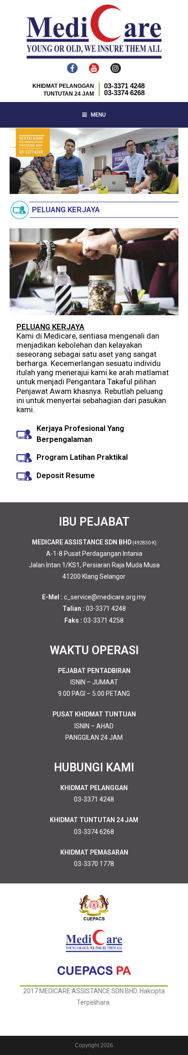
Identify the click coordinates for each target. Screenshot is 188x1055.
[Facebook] (72, 68)
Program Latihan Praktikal (82, 457)
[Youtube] (94, 68)
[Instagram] (115, 68)
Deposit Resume (66, 475)
